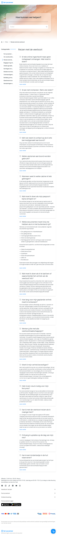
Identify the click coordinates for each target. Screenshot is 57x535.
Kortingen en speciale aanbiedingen (9, 69)
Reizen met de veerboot (9, 60)
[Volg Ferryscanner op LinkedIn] (13, 486)
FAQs (6, 42)
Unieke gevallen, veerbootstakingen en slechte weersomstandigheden (9, 66)
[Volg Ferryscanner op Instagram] (6, 486)
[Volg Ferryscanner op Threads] (20, 486)
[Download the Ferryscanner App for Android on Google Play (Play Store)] (16, 504)
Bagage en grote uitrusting (9, 63)
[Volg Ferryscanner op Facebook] (2, 486)
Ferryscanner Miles (9, 54)
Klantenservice (8, 80)
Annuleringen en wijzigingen (9, 83)
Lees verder (22, 84)
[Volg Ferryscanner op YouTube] (16, 486)
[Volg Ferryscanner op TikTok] (9, 486)
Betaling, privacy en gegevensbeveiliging (9, 77)
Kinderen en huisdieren (9, 71)
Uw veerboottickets (9, 57)
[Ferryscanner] (7, 2)
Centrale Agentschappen (9, 74)
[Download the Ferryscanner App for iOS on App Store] (6, 504)
